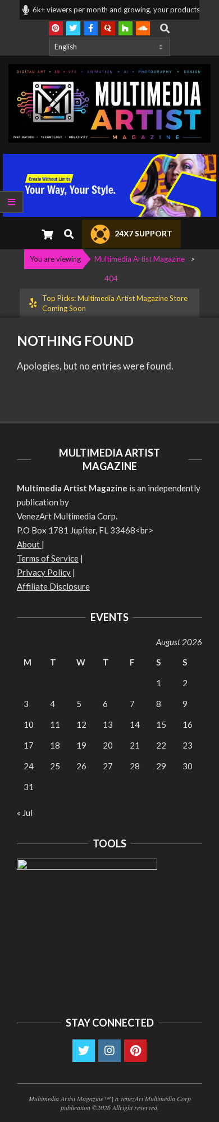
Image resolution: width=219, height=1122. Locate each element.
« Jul (25, 813)
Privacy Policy (44, 572)
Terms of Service (48, 558)
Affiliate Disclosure (53, 586)
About (29, 544)
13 (108, 724)
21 (135, 745)
